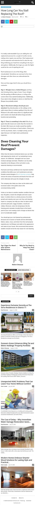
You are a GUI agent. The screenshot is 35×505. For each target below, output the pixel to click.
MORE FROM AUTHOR (23, 270)
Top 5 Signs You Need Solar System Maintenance (8, 247)
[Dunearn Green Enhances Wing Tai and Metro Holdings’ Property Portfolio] (17, 360)
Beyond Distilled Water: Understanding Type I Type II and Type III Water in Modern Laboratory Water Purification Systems (17, 285)
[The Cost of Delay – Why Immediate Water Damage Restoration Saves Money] (17, 437)
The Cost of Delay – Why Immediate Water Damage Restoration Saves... (16, 420)
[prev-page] (16, 292)
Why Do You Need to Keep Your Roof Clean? (27, 247)
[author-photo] (17, 258)
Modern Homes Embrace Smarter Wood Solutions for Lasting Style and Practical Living (5, 284)
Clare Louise (4, 386)
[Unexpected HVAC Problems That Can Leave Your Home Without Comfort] (17, 399)
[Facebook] (3, 22)
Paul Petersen (4, 310)
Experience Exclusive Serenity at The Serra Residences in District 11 (16, 306)
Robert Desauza (6, 17)
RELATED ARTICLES (10, 270)
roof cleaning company (24, 174)
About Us (21, 498)
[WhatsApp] (16, 22)
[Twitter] (7, 22)
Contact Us (14, 498)
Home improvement (6, 7)
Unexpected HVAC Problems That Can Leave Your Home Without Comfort (17, 382)
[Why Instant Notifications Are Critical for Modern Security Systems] (29, 277)
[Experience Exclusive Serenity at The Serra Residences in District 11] (17, 322)
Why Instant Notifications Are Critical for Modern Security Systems (28, 283)
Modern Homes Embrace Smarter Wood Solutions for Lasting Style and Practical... (16, 460)
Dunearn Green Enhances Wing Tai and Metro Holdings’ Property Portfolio (17, 344)
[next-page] (19, 292)
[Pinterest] (11, 22)
